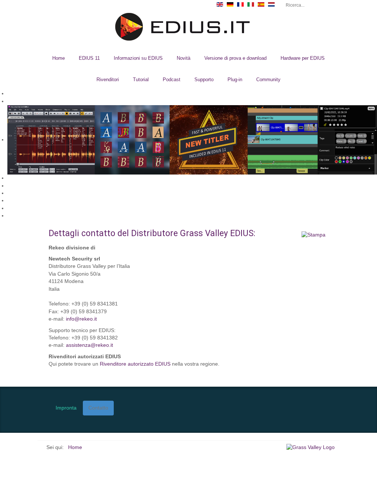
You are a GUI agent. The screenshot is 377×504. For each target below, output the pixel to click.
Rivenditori (107, 79)
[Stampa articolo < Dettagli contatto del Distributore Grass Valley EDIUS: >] (313, 235)
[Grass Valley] (312, 447)
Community (268, 79)
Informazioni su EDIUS (138, 58)
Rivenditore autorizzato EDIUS (135, 364)
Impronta (66, 408)
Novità (183, 58)
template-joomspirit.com (374, 355)
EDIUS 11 (89, 58)
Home (58, 58)
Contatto (98, 408)
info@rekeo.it (81, 319)
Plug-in (235, 79)
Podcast (171, 79)
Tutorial (141, 79)
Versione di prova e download (235, 58)
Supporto (204, 79)
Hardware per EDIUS (303, 58)
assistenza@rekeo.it (89, 345)
